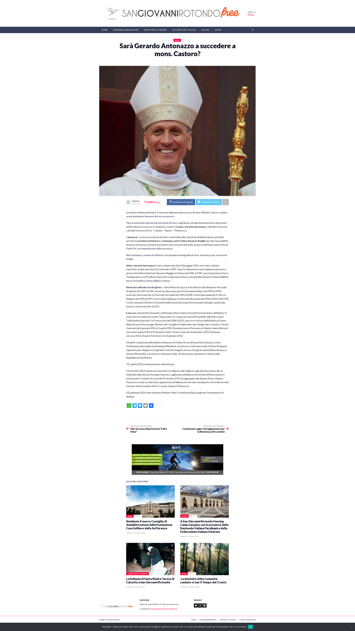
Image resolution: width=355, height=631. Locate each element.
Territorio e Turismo (155, 30)
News (177, 40)
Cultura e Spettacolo (184, 30)
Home (104, 30)
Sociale (205, 30)
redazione (136, 201)
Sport (218, 30)
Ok (250, 627)
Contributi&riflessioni (125, 30)
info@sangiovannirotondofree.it (163, 609)
